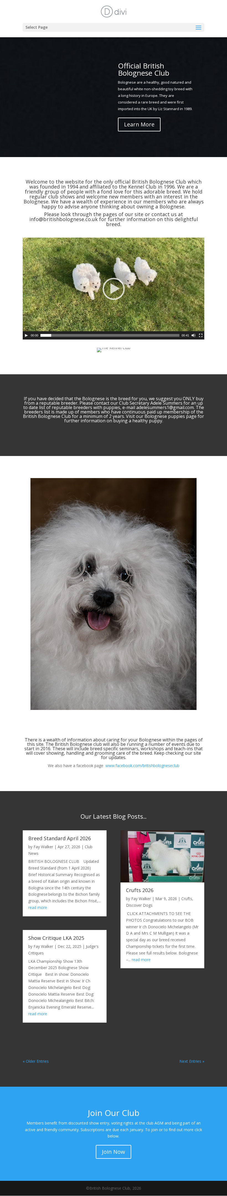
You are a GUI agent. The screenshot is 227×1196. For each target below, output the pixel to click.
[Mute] (193, 335)
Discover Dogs (139, 905)
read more (37, 907)
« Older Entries (36, 1061)
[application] (113, 289)
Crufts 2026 (139, 890)
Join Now (113, 1151)
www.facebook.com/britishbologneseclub (142, 765)
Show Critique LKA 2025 (56, 938)
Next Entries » (191, 1061)
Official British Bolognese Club (143, 69)
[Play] (26, 335)
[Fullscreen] (200, 335)
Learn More (139, 124)
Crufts (186, 898)
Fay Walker (43, 846)
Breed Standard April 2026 (59, 838)
